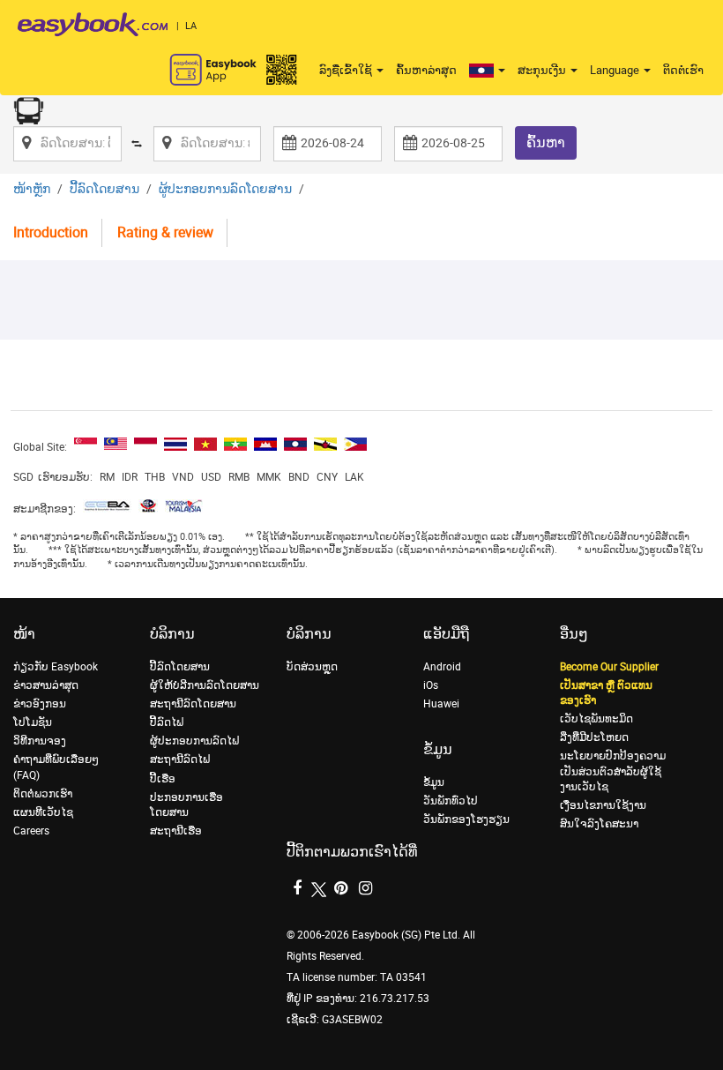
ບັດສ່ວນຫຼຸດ (312, 667)
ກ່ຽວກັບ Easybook (55, 667)
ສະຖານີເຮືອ (176, 831)
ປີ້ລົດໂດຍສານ (104, 189)
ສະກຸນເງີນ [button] (543, 70)
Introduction (50, 232)
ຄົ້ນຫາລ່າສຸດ (426, 70)
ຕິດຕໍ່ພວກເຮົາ (42, 794)
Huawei (441, 704)
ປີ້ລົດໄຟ (166, 722)
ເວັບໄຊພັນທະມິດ (596, 719)
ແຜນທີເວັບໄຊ (43, 812)
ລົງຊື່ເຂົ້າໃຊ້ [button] (347, 70)
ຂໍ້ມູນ (433, 782)
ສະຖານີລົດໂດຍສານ (193, 704)
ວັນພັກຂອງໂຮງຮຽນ (466, 819)
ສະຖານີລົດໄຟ (180, 759)
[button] (487, 70)
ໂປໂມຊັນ (32, 722)
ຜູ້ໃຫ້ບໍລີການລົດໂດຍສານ (204, 685)
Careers (31, 831)
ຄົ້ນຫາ (545, 142)
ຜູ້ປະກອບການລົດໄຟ (194, 741)
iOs (430, 685)
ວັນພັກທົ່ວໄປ (450, 801)
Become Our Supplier (609, 667)
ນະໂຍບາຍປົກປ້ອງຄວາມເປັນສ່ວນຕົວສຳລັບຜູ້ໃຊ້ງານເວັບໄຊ (613, 771)
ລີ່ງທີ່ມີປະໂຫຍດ (594, 737)
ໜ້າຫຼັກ (31, 189)
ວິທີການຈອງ (39, 741)
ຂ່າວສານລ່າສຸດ (45, 685)
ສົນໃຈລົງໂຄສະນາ (599, 824)
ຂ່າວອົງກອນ (39, 704)
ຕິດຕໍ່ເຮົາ (683, 70)
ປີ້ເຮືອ (162, 779)
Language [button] (616, 70)
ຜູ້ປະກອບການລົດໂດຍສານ (225, 189)
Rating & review (165, 232)
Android (442, 667)
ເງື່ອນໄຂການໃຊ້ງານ (603, 805)
